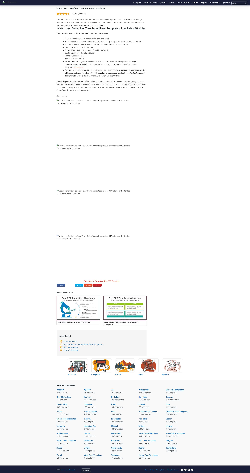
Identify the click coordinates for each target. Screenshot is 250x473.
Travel (62, 456)
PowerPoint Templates (175, 434)
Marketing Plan (90, 427)
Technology (171, 449)
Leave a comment (70, 350)
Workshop (116, 456)
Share (61, 285)
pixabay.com (79, 67)
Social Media (116, 449)
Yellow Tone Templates (148, 456)
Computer (144, 398)
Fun (116, 412)
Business (90, 398)
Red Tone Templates (147, 442)
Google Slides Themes (148, 412)
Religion (172, 442)
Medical (117, 427)
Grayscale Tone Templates (177, 412)
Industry (89, 420)
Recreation (117, 442)
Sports (144, 449)
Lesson (171, 420)
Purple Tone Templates (66, 442)
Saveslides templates (69, 470)
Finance (144, 405)
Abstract (62, 391)
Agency (89, 391)
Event (117, 405)
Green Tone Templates (66, 420)
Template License (173, 470)
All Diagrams (145, 391)
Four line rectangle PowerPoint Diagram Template (121, 323)
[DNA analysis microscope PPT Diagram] (78, 308)
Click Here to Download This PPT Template (102, 281)
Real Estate (89, 442)
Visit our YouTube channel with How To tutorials (83, 344)
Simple (89, 449)
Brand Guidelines (64, 398)
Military (144, 427)
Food (171, 405)
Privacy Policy (161, 470)
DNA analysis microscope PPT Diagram (74, 322)
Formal (62, 412)
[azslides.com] (10, 2)
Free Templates (90, 412)
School (63, 449)
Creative (172, 398)
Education (90, 405)
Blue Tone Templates (175, 391)
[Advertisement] (175, 19)
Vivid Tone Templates (93, 456)
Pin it (98, 285)
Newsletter (116, 434)
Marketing (62, 427)
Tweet (79, 285)
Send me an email (70, 347)
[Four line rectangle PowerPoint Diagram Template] (125, 308)
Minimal (171, 427)
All (117, 391)
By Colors (117, 398)
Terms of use (149, 470)
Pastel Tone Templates (148, 434)
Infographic (117, 420)
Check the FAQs (70, 341)
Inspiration (144, 420)
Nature (90, 434)
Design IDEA (63, 405)
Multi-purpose (63, 434)
